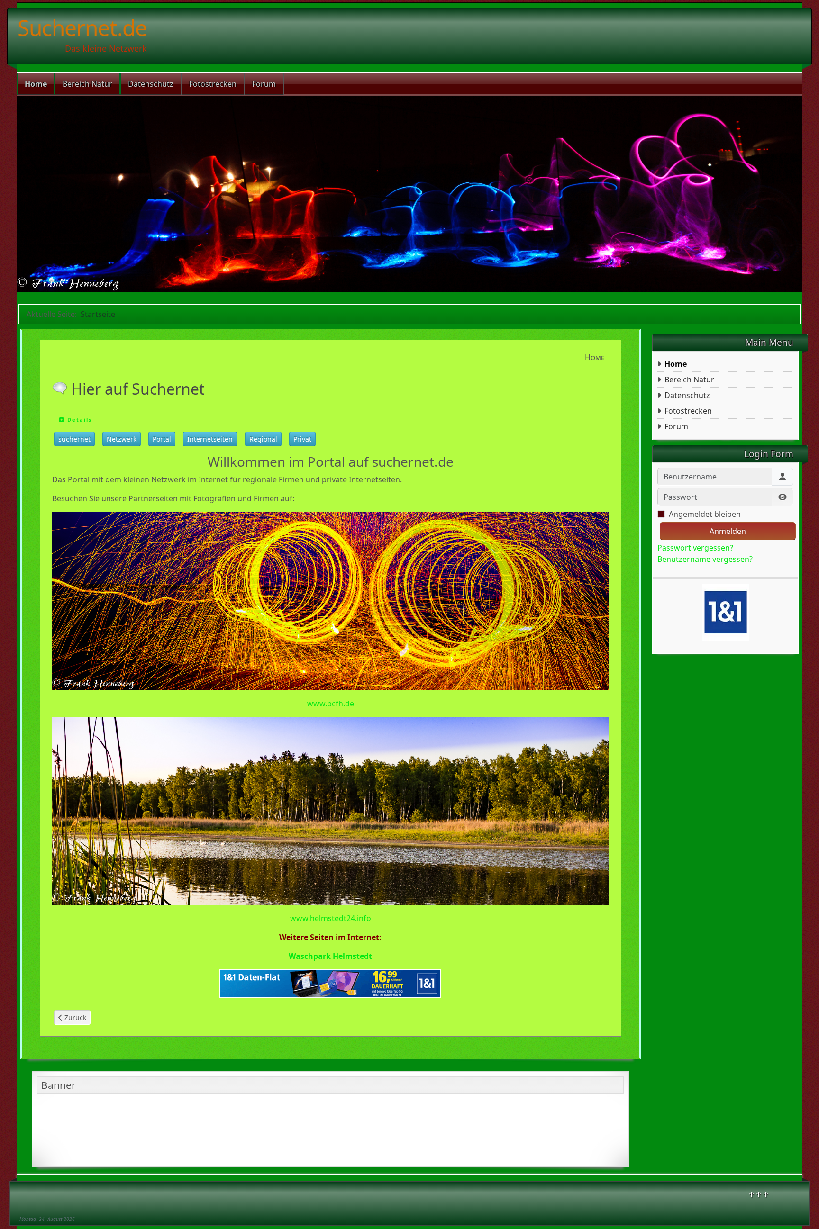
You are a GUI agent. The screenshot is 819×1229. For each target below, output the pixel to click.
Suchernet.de (82, 27)
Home (36, 84)
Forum (264, 84)
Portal (162, 438)
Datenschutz (150, 84)
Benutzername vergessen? (705, 559)
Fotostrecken (213, 84)
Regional (263, 438)
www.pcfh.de (330, 703)
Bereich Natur (87, 84)
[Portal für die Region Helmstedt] (330, 810)
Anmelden (728, 531)
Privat (302, 438)
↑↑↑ (758, 1194)
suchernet (74, 438)
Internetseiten (210, 438)
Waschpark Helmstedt (330, 956)
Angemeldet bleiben (705, 514)
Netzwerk (121, 438)
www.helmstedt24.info (330, 918)
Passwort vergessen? (695, 547)
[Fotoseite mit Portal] (330, 600)
